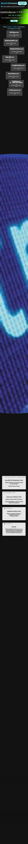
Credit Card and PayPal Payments (15, 514)
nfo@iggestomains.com (14, 6)
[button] (22, 3)
